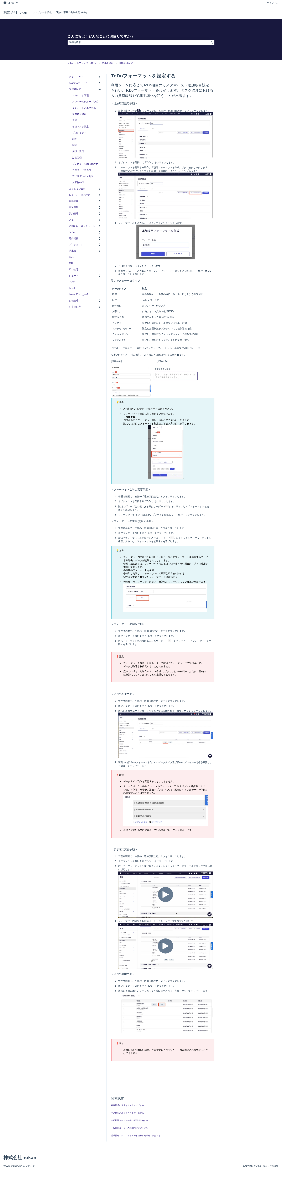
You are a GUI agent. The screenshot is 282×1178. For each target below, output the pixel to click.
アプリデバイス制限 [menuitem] (82, 176)
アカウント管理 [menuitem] (80, 95)
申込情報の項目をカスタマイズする (127, 1113)
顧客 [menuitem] (74, 139)
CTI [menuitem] (71, 263)
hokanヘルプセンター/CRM (82, 63)
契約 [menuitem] (74, 145)
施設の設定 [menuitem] (78, 151)
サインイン (272, 3)
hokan (272, 12)
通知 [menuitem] (74, 120)
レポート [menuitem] (73, 275)
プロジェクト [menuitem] (79, 132)
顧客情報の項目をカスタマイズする (127, 1105)
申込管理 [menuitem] (73, 207)
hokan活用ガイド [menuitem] (78, 83)
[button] (99, 77)
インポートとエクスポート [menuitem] (86, 108)
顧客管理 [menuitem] (73, 201)
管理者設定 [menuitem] (75, 89)
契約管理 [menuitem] (73, 213)
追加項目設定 (126, 63)
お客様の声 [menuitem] (78, 182)
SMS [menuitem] (71, 257)
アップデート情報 (42, 12)
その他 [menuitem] (72, 282)
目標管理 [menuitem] (73, 300)
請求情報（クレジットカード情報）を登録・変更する (135, 1135)
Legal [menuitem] (72, 288)
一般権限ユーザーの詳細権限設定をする (129, 1128)
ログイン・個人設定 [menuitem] (79, 195)
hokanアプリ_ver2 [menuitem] (78, 294)
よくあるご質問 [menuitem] (77, 188)
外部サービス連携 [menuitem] (81, 170)
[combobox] (138, 42)
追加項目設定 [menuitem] (79, 114)
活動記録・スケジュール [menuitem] (82, 226)
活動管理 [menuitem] (77, 157)
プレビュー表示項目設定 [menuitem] (85, 164)
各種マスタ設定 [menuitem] (80, 126)
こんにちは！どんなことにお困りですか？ (101, 36)
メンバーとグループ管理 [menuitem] (85, 101)
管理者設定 (107, 63)
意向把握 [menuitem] (73, 238)
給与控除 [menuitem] (73, 269)
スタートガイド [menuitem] (77, 77)
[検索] (211, 42)
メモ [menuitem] (71, 220)
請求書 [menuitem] (72, 250)
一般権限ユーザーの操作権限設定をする (129, 1120)
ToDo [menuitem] (72, 232)
